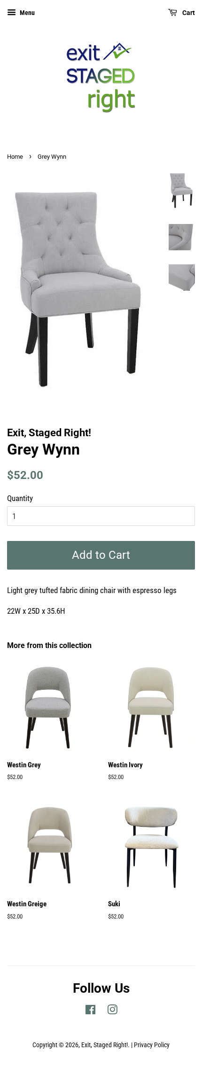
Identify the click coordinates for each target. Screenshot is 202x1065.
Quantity (20, 498)
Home (15, 156)
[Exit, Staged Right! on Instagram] (112, 1012)
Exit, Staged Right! (104, 1045)
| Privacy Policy (150, 1045)
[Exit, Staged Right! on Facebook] (90, 1012)
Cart (188, 12)
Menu (26, 12)
